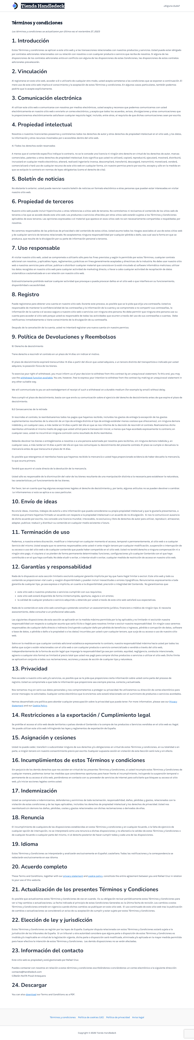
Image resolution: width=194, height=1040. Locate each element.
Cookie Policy (40, 705)
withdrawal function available (36, 377)
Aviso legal (138, 1017)
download (31, 994)
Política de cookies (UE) (91, 1017)
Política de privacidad (118, 1017)
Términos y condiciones (63, 1017)
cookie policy (95, 876)
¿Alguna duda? (172, 5)
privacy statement (73, 876)
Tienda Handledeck (42, 6)
